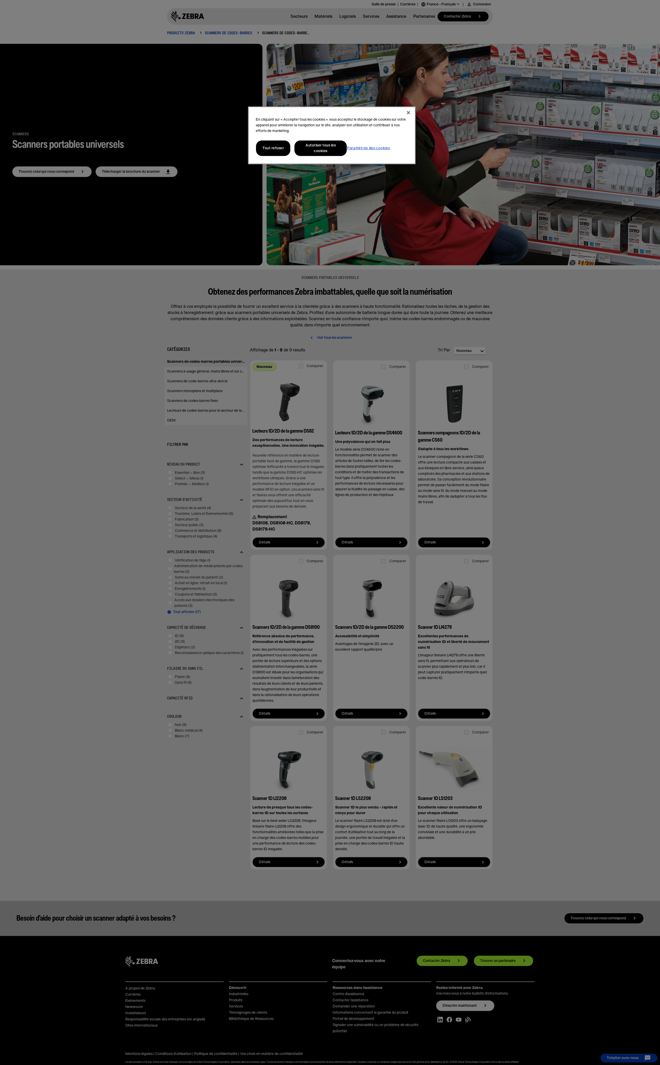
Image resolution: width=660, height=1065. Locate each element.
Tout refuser (273, 148)
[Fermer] (408, 112)
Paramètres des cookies (368, 148)
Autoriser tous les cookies (321, 148)
